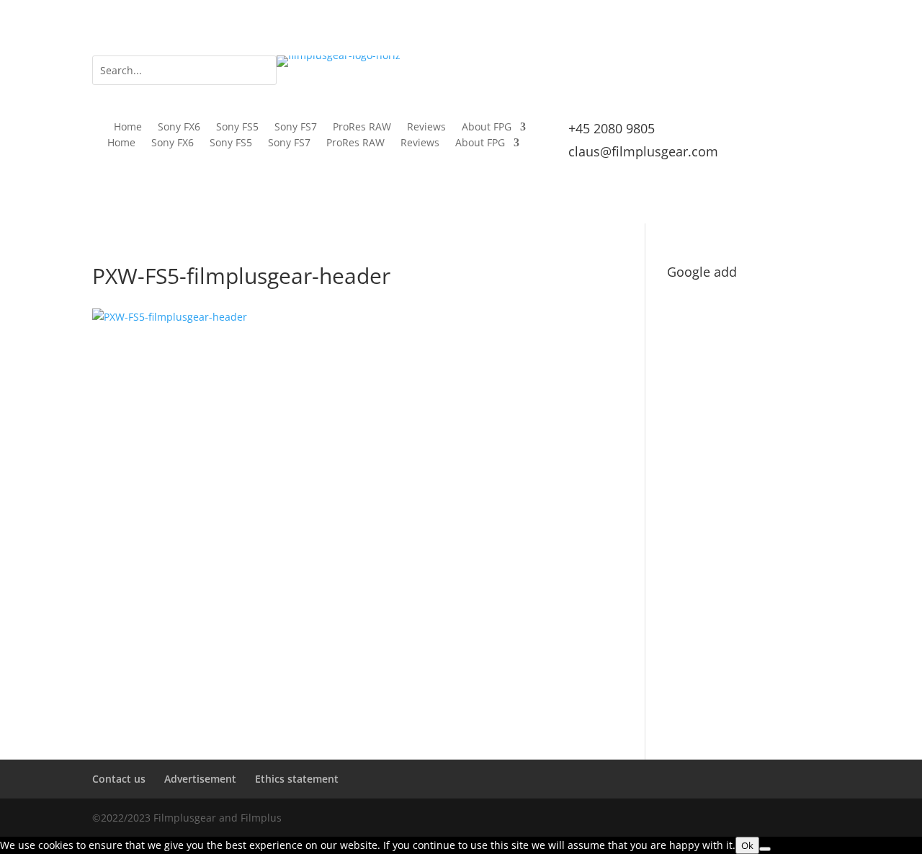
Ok (747, 845)
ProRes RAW (362, 127)
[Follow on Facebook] (760, 67)
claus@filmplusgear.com (643, 151)
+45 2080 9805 (611, 128)
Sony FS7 (295, 127)
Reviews (426, 127)
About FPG (486, 127)
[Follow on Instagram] (789, 67)
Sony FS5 (237, 127)
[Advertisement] (748, 501)
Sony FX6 (179, 127)
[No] (765, 849)
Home (128, 127)
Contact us (119, 779)
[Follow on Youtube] (818, 67)
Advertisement (200, 779)
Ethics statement (297, 779)
